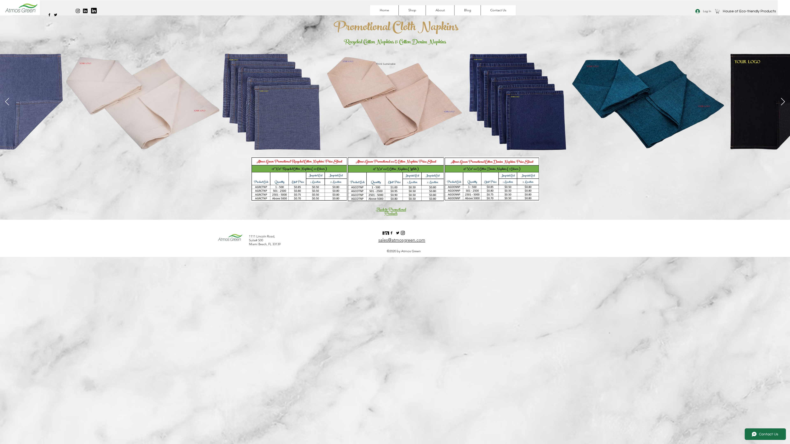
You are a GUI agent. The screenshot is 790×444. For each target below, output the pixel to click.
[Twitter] (55, 15)
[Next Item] (783, 102)
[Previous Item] (7, 102)
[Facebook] (49, 15)
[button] (717, 11)
